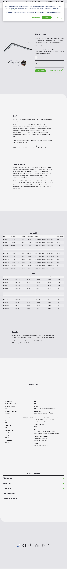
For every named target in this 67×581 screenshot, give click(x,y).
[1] (11, 63)
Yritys (57, 1)
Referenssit (44, 1)
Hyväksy (46, 17)
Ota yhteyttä (40, 71)
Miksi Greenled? (30, 1)
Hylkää (57, 17)
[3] (23, 63)
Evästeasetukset (36, 17)
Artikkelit (37, 1)
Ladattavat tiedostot (55, 71)
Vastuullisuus (51, 1)
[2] (17, 63)
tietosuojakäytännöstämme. (11, 9)
